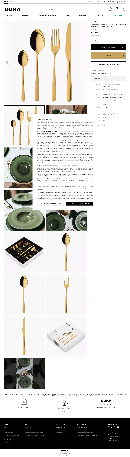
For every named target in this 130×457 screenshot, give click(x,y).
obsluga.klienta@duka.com (115, 442)
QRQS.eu (68, 455)
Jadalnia (13, 19)
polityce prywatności (82, 169)
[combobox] (65, 9)
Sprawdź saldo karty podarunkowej (34, 432)
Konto (110, 10)
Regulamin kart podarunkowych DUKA (87, 435)
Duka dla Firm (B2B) (61, 427)
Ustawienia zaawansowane (50, 203)
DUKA (6, 1)
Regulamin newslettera (83, 430)
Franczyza (58, 430)
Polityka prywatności (82, 438)
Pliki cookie (7, 442)
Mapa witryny (7, 439)
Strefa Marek (59, 432)
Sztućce (18, 19)
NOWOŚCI (101, 15)
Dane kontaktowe (8, 430)
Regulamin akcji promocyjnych (85, 432)
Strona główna (7, 19)
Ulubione (117, 10)
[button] (7, 62)
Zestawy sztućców (25, 19)
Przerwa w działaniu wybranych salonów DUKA (37, 438)
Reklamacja (28, 427)
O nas (5, 427)
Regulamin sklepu (82, 427)
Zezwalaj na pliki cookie (79, 203)
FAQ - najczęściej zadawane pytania (34, 435)
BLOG (12, 1)
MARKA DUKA (95, 21)
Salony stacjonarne (8, 432)
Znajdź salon (122, 1)
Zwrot (26, 430)
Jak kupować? (95, 1)
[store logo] (13, 9)
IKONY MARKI (118, 15)
